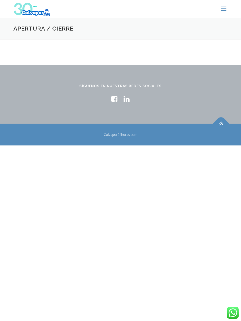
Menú (223, 9)
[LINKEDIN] (127, 99)
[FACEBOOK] (114, 99)
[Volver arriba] (221, 123)
